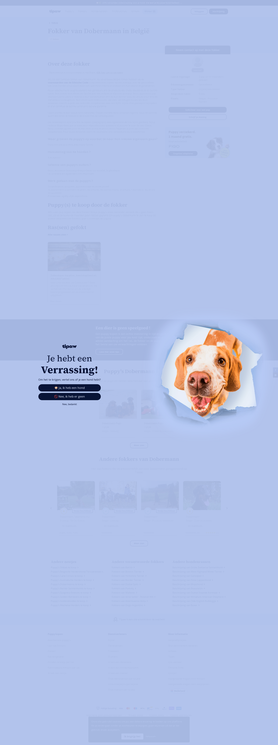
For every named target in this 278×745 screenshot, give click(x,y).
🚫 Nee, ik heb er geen (69, 396)
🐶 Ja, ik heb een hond (69, 388)
